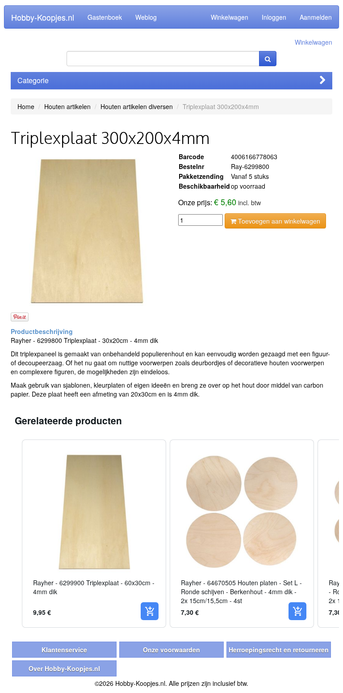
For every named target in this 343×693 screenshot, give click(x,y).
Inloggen (274, 17)
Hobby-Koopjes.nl (42, 17)
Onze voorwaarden (171, 649)
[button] (13, 534)
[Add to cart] (150, 611)
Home (25, 106)
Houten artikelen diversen (136, 106)
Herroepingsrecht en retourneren (279, 649)
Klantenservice (64, 649)
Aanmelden (316, 17)
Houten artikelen (67, 106)
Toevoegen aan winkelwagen (278, 220)
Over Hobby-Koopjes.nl (64, 668)
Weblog (146, 17)
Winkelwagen (229, 17)
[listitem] (94, 533)
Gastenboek (105, 17)
